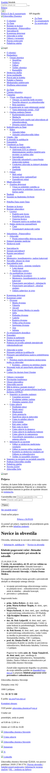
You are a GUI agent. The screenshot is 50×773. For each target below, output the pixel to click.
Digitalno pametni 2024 (22, 402)
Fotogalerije (12, 142)
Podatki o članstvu (15, 80)
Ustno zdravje (16, 404)
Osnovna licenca (19, 219)
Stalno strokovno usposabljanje (23, 224)
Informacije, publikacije (14, 544)
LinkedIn (7, 757)
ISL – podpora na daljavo (20, 769)
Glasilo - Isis (12, 137)
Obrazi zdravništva (15, 382)
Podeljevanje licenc (20, 214)
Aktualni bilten (18, 132)
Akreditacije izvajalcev (22, 276)
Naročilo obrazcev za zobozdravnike (28, 102)
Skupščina (16, 60)
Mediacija (16, 117)
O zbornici (11, 21)
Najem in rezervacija (16, 340)
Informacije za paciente (20, 442)
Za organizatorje (42, 21)
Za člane (38, 18)
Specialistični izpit (14, 263)
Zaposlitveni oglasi (20, 179)
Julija (14, 313)
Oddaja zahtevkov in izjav (23, 290)
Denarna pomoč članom (22, 124)
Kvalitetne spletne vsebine (23, 399)
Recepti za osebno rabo (20, 147)
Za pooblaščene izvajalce (21, 273)
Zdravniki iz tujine (15, 36)
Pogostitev (11, 335)
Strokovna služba (14, 72)
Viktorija (16, 305)
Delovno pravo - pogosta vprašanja (25, 266)
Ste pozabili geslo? (9, 510)
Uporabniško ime (8, 497)
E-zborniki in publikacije (17, 139)
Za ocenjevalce (41, 23)
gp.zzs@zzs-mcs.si (17, 699)
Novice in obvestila (35, 544)
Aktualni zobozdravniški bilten (25, 134)
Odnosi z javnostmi (15, 38)
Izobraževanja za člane (17, 127)
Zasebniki (16, 169)
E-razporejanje (19, 13)
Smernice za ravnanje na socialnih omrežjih (26, 459)
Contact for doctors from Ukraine (21, 372)
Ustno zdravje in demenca (23, 429)
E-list (10, 13)
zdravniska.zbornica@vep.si (24, 708)
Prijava (4, 8)
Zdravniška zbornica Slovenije (17, 732)
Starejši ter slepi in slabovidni (25, 417)
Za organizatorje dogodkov (18, 333)
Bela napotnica (18, 104)
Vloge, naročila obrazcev (21, 97)
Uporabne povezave (21, 397)
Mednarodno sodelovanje (18, 82)
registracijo (8, 492)
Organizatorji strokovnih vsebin (26, 229)
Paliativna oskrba (14, 43)
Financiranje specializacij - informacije (29, 283)
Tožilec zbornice (19, 67)
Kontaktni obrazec (9, 703)
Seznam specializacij (16, 251)
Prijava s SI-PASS (25, 519)
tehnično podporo (21, 526)
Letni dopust (17, 268)
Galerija (15, 318)
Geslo (3, 499)
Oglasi (12, 172)
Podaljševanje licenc (21, 216)
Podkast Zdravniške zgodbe (19, 461)
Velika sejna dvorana (21, 323)
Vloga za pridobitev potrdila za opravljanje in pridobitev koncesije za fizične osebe (28, 189)
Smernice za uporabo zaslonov (23, 394)
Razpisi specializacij (15, 253)
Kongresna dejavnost (16, 33)
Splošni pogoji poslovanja (12, 767)
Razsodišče (17, 70)
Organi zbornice (17, 57)
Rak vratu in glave (20, 427)
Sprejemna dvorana (20, 325)
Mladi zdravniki (14, 182)
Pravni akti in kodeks (16, 77)
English (4, 2)
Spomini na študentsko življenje (20, 197)
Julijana (15, 330)
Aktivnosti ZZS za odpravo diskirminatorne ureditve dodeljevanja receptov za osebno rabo (28, 152)
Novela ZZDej (13, 466)
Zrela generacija (19, 414)
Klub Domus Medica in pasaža (25, 310)
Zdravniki (14, 236)
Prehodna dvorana (20, 315)
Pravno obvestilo (35, 764)
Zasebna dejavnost (18, 184)
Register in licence (15, 26)
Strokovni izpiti (13, 243)
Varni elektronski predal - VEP (25, 109)
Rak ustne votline (20, 424)
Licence (13, 211)
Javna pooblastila (14, 75)
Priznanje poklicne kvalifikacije (20, 352)
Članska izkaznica (14, 92)
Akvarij (15, 308)
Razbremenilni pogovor (22, 114)
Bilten (12, 129)
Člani (14, 226)
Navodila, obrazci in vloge (18, 261)
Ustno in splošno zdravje (23, 419)
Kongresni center (14, 298)
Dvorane (13, 300)
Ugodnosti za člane (15, 144)
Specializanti (17, 157)
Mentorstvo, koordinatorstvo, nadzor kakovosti (27, 258)
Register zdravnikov (15, 209)
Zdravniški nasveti (15, 384)
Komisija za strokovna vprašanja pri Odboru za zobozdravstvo (28, 452)
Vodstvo (15, 62)
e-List (9, 256)
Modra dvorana (19, 303)
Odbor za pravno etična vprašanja (27, 449)
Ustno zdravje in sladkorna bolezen (27, 432)
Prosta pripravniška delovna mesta (27, 238)
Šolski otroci (17, 409)
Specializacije (13, 31)
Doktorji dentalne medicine (18, 241)
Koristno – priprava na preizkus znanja (29, 365)
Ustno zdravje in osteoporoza (25, 434)
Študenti (10, 194)
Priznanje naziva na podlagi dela (26, 221)
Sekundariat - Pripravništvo (19, 28)
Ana (14, 328)
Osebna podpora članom (20, 112)
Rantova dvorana (19, 320)
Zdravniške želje (14, 469)
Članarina (11, 95)
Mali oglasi (17, 174)
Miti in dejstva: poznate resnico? (21, 387)
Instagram (7, 747)
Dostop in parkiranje (16, 337)
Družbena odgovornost (17, 85)
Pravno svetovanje (15, 41)
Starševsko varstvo (20, 271)
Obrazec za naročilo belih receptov (27, 100)
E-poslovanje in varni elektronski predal (27, 107)
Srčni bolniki (17, 422)
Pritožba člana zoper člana (18, 202)
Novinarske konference (17, 379)
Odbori (15, 65)
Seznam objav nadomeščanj (24, 177)
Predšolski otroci (19, 407)
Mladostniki (17, 412)
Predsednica (12, 55)
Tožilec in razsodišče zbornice (25, 456)
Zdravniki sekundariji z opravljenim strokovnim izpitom (27, 160)
